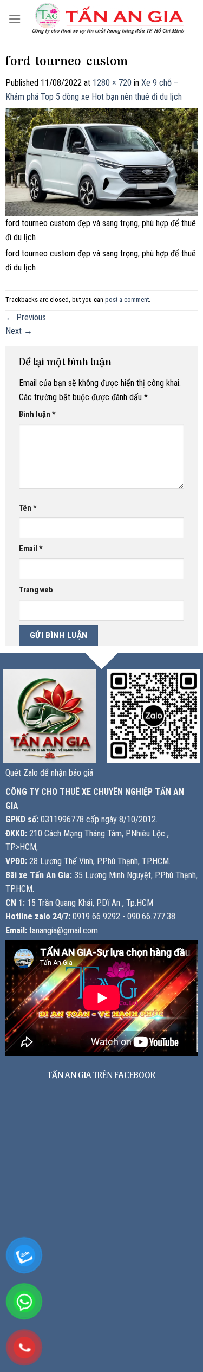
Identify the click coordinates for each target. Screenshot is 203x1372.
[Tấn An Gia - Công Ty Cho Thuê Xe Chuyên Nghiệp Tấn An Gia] (108, 18)
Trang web (36, 590)
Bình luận (37, 414)
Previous (25, 317)
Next (18, 331)
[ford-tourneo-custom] (101, 162)
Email (31, 548)
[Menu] (14, 18)
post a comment (127, 299)
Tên (28, 508)
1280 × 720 (112, 83)
